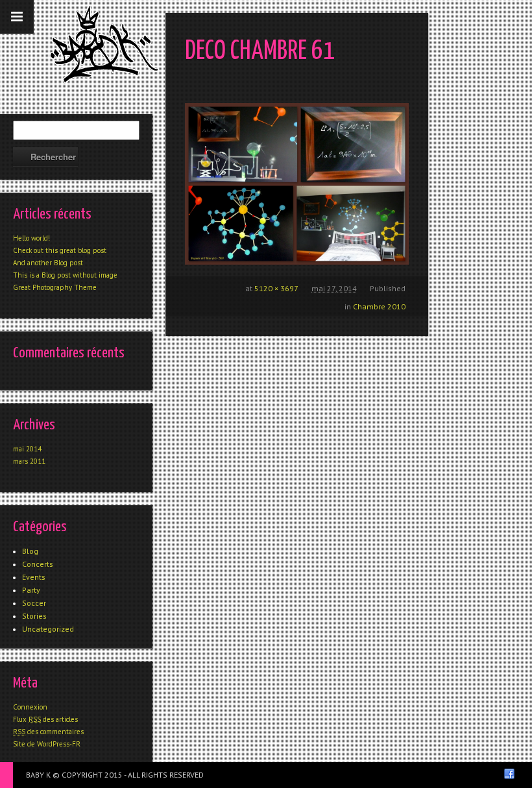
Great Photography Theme (55, 287)
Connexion (30, 706)
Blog (30, 551)
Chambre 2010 (379, 306)
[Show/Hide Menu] (17, 17)
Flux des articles (45, 719)
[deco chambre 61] (297, 184)
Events (33, 577)
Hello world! (31, 238)
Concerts (37, 564)
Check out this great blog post (59, 250)
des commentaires (48, 731)
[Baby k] (104, 44)
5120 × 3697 (276, 288)
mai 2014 (27, 448)
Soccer (34, 603)
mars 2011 (29, 461)
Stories (34, 616)
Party (31, 590)
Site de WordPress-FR (46, 743)
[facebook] (509, 774)
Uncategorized (48, 629)
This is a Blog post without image (65, 275)
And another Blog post (48, 262)
